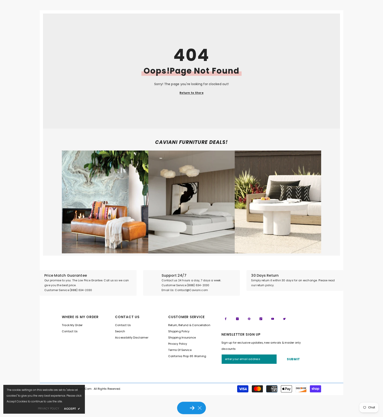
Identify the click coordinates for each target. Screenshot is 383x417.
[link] (105, 202)
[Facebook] (225, 319)
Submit (293, 359)
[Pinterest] (249, 319)
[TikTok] (261, 319)
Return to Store (191, 93)
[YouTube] (272, 319)
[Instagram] (237, 319)
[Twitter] (284, 319)
